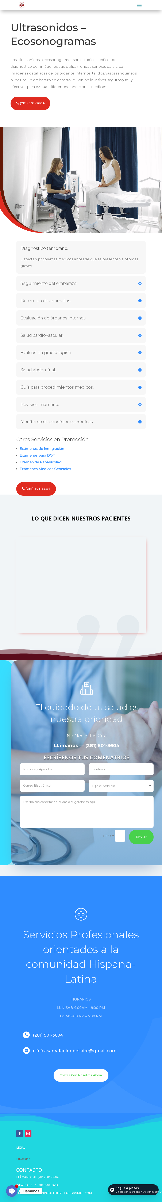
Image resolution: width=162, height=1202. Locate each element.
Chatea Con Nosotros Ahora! (81, 1075)
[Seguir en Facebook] (19, 1133)
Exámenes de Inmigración (42, 449)
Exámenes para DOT (37, 455)
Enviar (141, 837)
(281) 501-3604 (32, 103)
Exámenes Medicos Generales (45, 469)
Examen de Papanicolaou (41, 462)
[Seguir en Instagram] (28, 1133)
